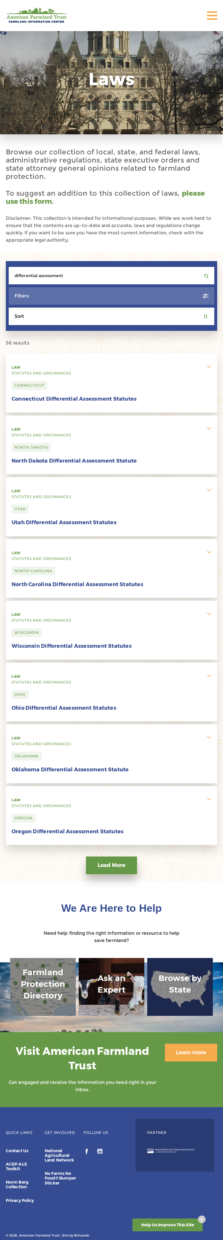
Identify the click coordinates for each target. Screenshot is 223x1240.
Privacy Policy (20, 1200)
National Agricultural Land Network (59, 1155)
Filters (22, 296)
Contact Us (17, 1150)
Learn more (191, 1052)
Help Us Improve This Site (167, 1224)
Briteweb (81, 1235)
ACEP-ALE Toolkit (16, 1166)
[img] (43, 987)
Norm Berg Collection (17, 1184)
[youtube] (100, 1152)
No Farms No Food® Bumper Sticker (60, 1178)
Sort (19, 316)
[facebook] (87, 1152)
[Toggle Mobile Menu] (212, 15)
